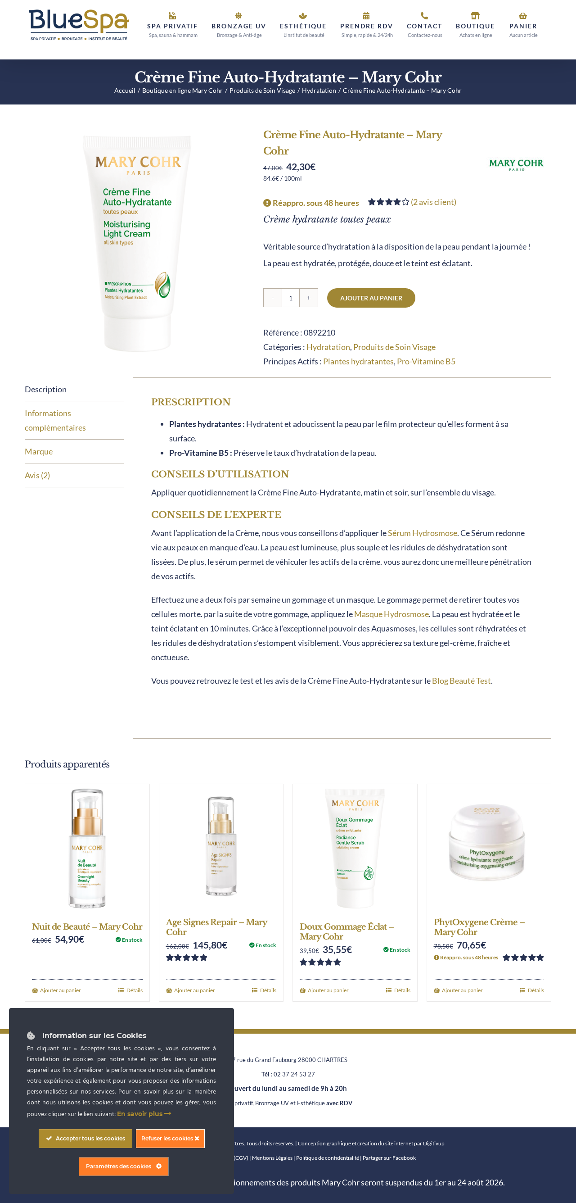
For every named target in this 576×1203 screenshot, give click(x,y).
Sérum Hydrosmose (422, 533)
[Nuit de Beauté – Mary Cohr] (87, 848)
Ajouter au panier (371, 298)
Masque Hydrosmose (391, 614)
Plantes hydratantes (358, 361)
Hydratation (328, 347)
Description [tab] (46, 389)
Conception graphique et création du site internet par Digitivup (371, 1143)
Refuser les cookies (167, 1138)
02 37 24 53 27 (294, 1074)
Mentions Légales (272, 1157)
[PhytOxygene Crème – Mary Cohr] (489, 846)
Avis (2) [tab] (37, 475)
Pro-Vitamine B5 (426, 361)
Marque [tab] (39, 451)
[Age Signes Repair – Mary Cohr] (221, 846)
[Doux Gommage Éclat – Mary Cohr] (355, 848)
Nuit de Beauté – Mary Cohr (87, 927)
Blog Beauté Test (461, 680)
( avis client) (433, 202)
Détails (134, 990)
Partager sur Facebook (389, 1157)
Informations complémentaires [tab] (55, 420)
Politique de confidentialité (327, 1157)
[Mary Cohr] (516, 165)
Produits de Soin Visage (394, 347)
